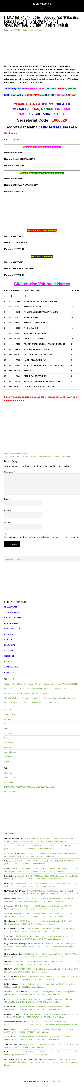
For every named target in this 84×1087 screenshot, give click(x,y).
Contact (7, 719)
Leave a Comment (37, 30)
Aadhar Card (9, 714)
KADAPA (8, 661)
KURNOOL (9, 672)
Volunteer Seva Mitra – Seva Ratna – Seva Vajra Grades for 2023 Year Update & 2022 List (41, 684)
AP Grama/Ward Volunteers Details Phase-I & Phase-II (27, 693)
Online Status (9, 742)
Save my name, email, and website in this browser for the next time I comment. (41, 537)
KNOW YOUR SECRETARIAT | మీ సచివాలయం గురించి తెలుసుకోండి (29, 787)
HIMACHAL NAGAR (41, 456)
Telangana (8, 756)
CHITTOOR (9, 656)
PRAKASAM (9, 645)
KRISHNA (8, 634)
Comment (9, 472)
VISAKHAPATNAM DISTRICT (61, 456)
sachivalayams (21, 454)
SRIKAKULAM (10, 607)
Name (7, 499)
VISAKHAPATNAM (12, 618)
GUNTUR (8, 639)
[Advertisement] (42, 49)
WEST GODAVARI (12, 629)
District (7, 724)
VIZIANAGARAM (11, 612)
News (6, 738)
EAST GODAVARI (11, 623)
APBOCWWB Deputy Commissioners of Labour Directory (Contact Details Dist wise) (39, 698)
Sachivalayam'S (42, 3)
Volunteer (8, 761)
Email (7, 510)
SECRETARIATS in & (40, 95)
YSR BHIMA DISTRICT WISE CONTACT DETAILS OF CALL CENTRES (32, 703)
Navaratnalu (9, 733)
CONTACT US (10, 778)
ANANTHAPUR (11, 667)
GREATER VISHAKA (24, 456)
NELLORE (8, 650)
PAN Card (8, 747)
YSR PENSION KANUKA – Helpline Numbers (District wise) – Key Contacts (35, 689)
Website (8, 522)
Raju (6, 868)
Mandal (7, 728)
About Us (8, 773)
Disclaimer (8, 782)
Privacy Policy (10, 792)
